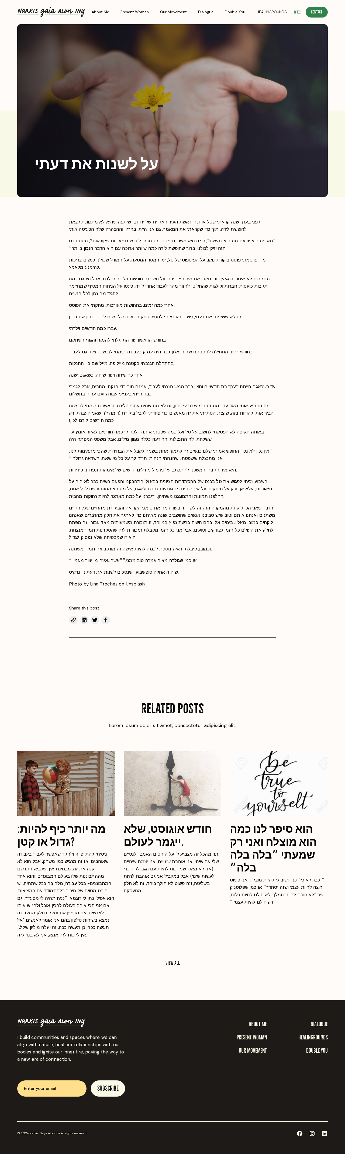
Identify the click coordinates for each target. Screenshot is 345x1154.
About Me (100, 11)
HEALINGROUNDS (272, 11)
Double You (235, 11)
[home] (51, 12)
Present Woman (134, 11)
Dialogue (205, 11)
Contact (316, 12)
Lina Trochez (103, 584)
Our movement (253, 1050)
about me (258, 1024)
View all (172, 963)
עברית (297, 12)
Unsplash (134, 584)
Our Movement (173, 11)
